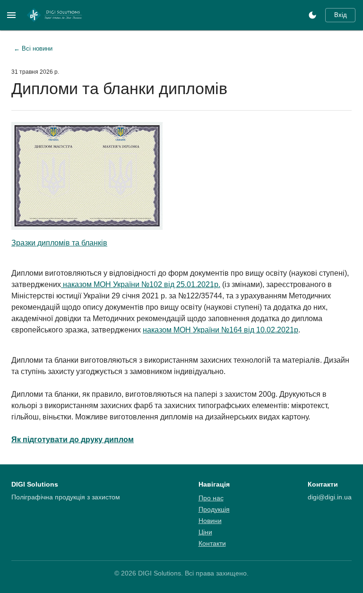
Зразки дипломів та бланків (59, 243)
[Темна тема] (312, 15)
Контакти (212, 543)
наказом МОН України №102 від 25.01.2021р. (140, 284)
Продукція (214, 509)
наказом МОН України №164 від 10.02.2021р (220, 330)
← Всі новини (33, 48)
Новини (210, 520)
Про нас (211, 498)
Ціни (205, 532)
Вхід (340, 14)
